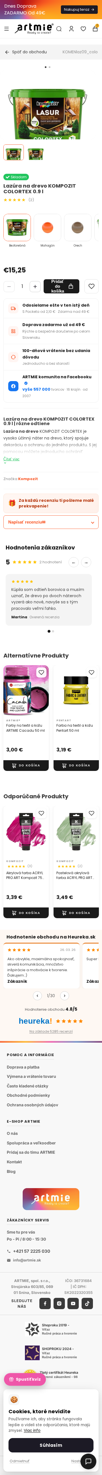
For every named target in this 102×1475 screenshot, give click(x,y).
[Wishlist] (91, 286)
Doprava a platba (23, 1067)
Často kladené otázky (27, 1085)
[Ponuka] (6, 28)
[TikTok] (87, 1303)
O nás (12, 1133)
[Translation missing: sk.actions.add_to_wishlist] (41, 672)
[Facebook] (45, 1303)
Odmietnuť (19, 1461)
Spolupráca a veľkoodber (31, 1142)
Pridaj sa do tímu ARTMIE (31, 1152)
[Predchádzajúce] (37, 995)
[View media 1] (13, 152)
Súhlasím (51, 1445)
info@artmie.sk (27, 1260)
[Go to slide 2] (49, 67)
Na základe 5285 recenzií (51, 1031)
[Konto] (71, 29)
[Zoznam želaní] (83, 28)
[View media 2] (36, 152)
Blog (11, 1171)
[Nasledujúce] (64, 995)
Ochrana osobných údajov (32, 1104)
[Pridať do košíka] (26, 765)
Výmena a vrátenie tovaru (31, 1076)
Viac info (32, 1430)
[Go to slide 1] (45, 67)
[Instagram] (59, 1303)
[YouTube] (73, 1303)
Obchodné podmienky (28, 1095)
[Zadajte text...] (59, 29)
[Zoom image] (47, 118)
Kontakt (14, 1161)
